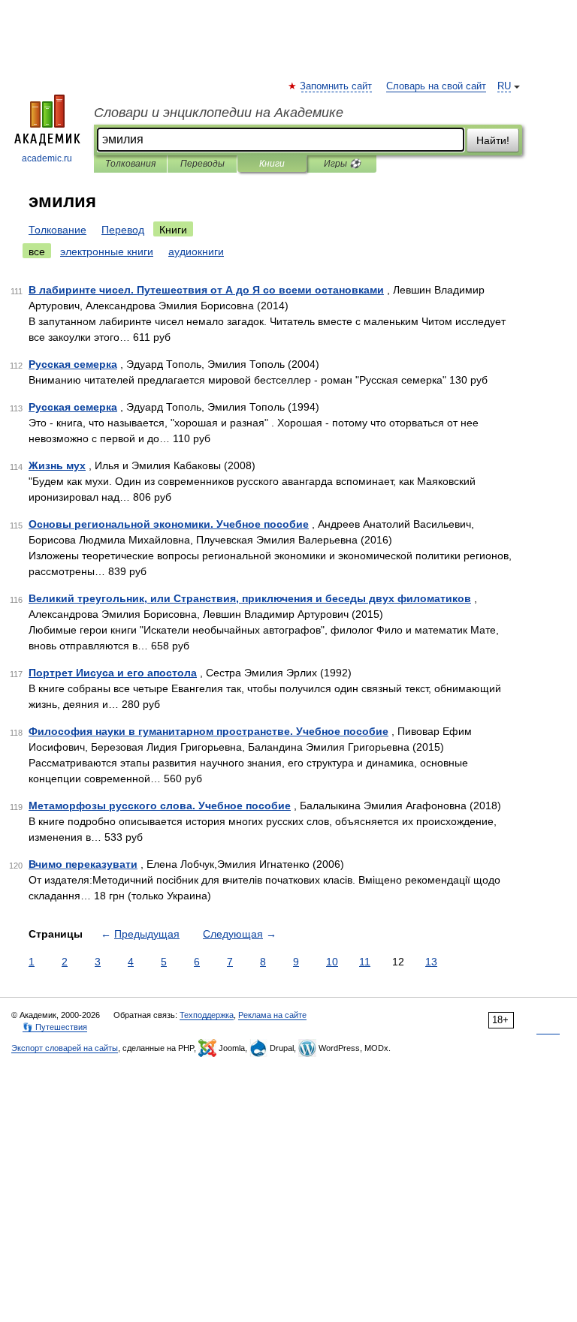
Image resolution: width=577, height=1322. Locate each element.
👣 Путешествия (55, 1026)
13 (431, 962)
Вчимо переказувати (83, 864)
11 (364, 962)
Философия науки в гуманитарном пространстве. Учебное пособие (208, 731)
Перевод (122, 230)
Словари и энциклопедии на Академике (218, 112)
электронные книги (106, 251)
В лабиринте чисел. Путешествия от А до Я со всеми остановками (206, 290)
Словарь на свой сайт (436, 86)
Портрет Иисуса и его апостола (113, 673)
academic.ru (47, 158)
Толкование (57, 230)
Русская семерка (73, 364)
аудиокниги (196, 251)
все (37, 251)
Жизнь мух (57, 465)
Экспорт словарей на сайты (64, 1047)
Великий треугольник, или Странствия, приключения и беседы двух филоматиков (250, 598)
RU (504, 86)
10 (332, 962)
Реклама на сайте (272, 1014)
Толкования (130, 163)
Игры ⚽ (342, 163)
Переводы (202, 163)
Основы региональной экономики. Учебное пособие (169, 524)
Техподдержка (207, 1014)
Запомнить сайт (336, 86)
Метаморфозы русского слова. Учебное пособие (160, 806)
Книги (272, 163)
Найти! (492, 140)
